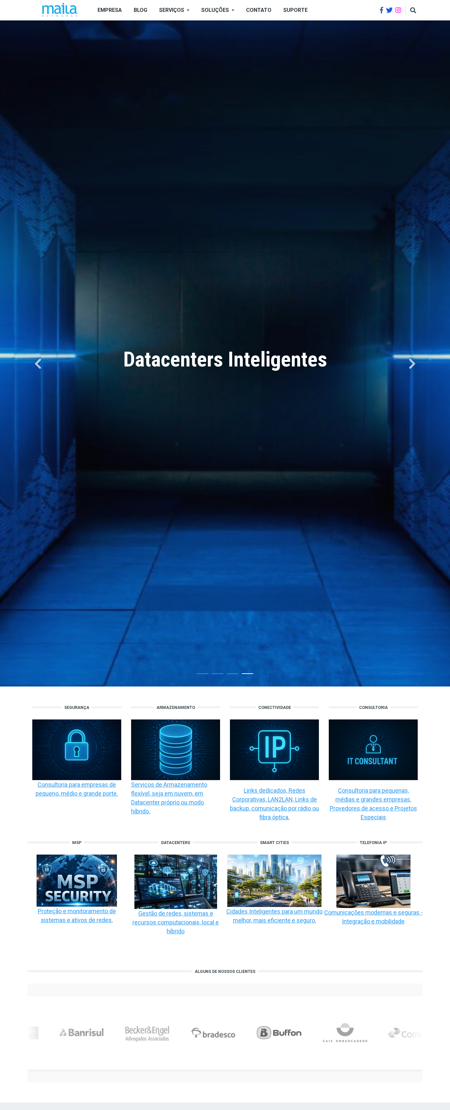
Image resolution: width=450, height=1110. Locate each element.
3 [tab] (232, 675)
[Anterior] (38, 364)
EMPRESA (110, 10)
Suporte (295, 10)
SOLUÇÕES (215, 10)
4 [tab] (247, 675)
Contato (258, 10)
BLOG (140, 10)
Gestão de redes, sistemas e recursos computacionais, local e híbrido (175, 922)
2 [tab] (217, 675)
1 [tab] (202, 675)
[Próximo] (412, 364)
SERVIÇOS (171, 10)
